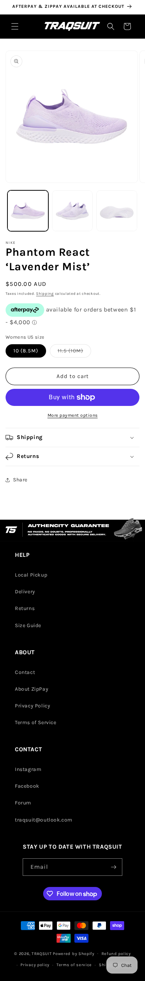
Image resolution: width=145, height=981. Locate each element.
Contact (25, 672)
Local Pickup (31, 575)
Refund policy (116, 953)
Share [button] (20, 480)
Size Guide (28, 625)
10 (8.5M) (25, 351)
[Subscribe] (114, 867)
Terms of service (74, 964)
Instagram (28, 769)
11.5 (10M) (74, 352)
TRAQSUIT (42, 953)
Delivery (25, 591)
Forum (23, 803)
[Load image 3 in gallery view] (116, 210)
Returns (25, 608)
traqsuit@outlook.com (43, 820)
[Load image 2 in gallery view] (72, 210)
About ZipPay (31, 689)
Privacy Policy (32, 706)
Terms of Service (36, 722)
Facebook (27, 786)
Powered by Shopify (73, 953)
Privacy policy (34, 964)
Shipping (45, 293)
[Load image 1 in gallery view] (27, 210)
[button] (15, 26)
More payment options (73, 415)
